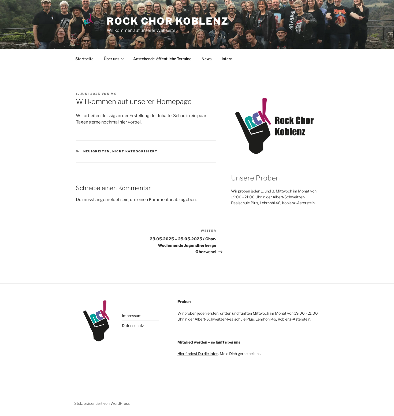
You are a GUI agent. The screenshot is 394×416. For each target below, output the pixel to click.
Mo (114, 94)
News (206, 58)
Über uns (111, 58)
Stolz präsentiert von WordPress (102, 403)
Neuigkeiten (96, 151)
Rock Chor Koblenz (168, 21)
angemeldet (107, 199)
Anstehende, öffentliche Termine (162, 58)
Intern (227, 58)
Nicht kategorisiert (135, 151)
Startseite (84, 58)
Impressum (132, 315)
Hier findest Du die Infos (197, 353)
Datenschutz (133, 325)
